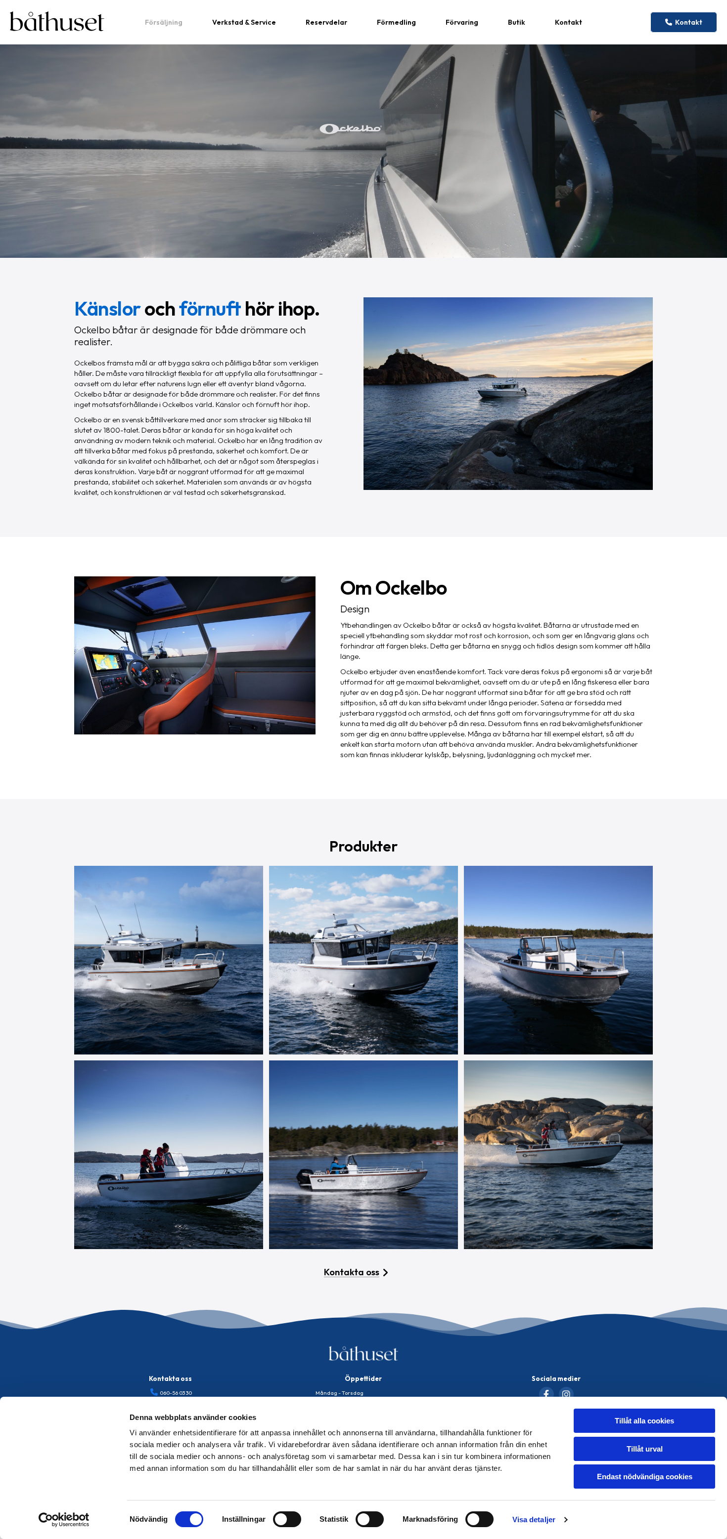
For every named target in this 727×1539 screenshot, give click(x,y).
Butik (516, 22)
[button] (683, 22)
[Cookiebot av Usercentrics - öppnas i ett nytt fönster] (64, 1519)
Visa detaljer (533, 1519)
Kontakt (568, 22)
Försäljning (163, 22)
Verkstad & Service (244, 22)
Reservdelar (326, 22)
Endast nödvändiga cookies (644, 1476)
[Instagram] (566, 1394)
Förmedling (396, 22)
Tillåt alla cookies (644, 1421)
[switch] (287, 1519)
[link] (163, 22)
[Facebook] (546, 1394)
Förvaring (462, 22)
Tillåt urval (645, 1449)
